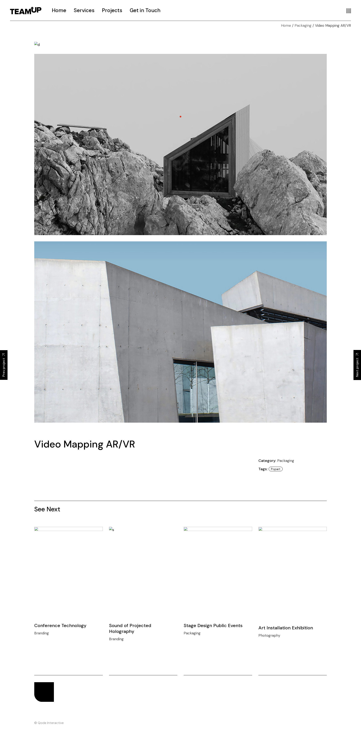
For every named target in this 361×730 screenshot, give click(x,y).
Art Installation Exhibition (285, 628)
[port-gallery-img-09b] (180, 144)
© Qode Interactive (49, 723)
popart (275, 469)
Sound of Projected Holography (130, 628)
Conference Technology (60, 625)
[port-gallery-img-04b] (180, 44)
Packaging (285, 460)
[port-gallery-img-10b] (180, 332)
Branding (41, 633)
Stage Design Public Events (213, 625)
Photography (269, 635)
